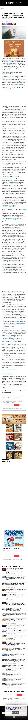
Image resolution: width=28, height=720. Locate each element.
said (12, 254)
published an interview (13, 180)
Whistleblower (21, 386)
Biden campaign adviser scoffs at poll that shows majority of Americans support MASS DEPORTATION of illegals (15, 584)
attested (24, 344)
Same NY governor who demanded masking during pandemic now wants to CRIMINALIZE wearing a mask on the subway (15, 643)
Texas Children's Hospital (19, 383)
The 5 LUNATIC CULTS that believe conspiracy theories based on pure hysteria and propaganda (15, 649)
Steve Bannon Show (17, 84)
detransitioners (14, 344)
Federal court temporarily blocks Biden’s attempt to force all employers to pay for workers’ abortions (15, 620)
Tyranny (16, 386)
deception (21, 378)
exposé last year (21, 361)
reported (11, 257)
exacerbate (11, 324)
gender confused (6, 381)
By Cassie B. (13, 573)
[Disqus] (14, 479)
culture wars (16, 378)
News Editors (10, 21)
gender (23, 379)
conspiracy (4, 378)
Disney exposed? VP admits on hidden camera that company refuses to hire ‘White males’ (15, 631)
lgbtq (20, 381)
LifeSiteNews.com (6, 73)
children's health (22, 376)
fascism (14, 379)
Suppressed (9, 383)
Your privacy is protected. (7, 408)
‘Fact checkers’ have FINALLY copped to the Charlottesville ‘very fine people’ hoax (15, 626)
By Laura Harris (13, 605)
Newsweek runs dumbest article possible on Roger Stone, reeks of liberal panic (15, 679)
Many (3, 344)
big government (13, 376)
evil (11, 379)
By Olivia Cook (13, 670)
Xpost (3, 387)
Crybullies (9, 378)
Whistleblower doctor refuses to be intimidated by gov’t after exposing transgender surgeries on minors (13, 609)
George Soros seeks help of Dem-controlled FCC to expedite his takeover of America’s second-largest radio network (15, 660)
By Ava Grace (13, 587)
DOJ (3, 379)
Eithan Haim (7, 379)
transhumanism (5, 386)
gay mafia (19, 379)
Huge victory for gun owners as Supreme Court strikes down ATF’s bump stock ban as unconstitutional (16, 637)
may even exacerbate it (9, 338)
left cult (17, 381)
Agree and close (15, 712)
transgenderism (18, 384)
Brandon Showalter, (18, 266)
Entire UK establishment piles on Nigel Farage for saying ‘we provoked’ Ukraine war (16, 684)
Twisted (12, 386)
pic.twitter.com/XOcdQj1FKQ (8, 206)
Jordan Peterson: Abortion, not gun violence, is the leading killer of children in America (16, 674)
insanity (12, 381)
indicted (9, 63)
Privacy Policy (13, 709)
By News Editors (13, 592)
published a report (15, 224)
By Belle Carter (13, 599)
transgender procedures (8, 384)
